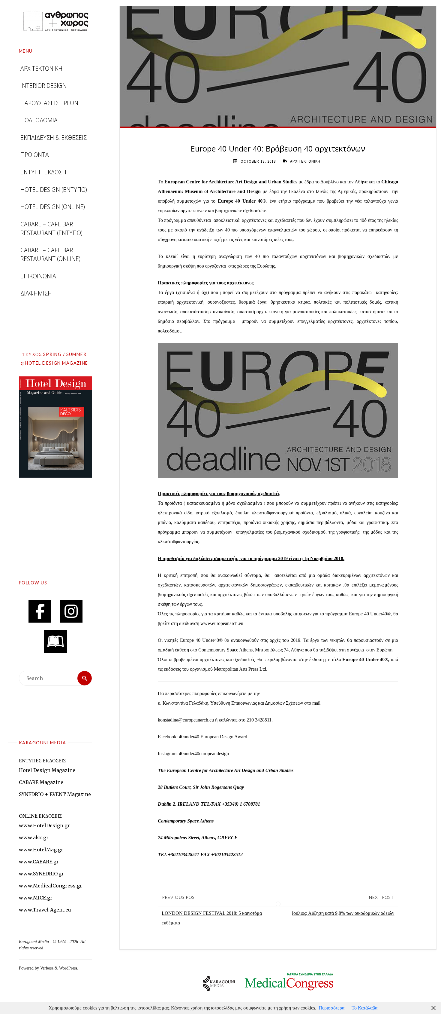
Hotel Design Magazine (47, 770)
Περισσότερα (331, 1007)
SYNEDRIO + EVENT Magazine (55, 794)
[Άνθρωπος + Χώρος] (55, 21)
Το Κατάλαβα (364, 1007)
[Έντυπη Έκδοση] (55, 641)
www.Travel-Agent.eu (45, 910)
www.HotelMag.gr (41, 850)
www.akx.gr (34, 838)
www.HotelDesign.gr (44, 826)
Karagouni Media (34, 941)
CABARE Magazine (41, 782)
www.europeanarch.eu (221, 623)
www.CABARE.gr (39, 862)
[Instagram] (71, 611)
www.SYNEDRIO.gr (41, 874)
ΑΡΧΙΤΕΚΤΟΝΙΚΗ (305, 161)
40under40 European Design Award (213, 736)
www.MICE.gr (35, 898)
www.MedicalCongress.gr (50, 886)
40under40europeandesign (204, 753)
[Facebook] (39, 611)
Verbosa (46, 968)
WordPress (68, 968)
